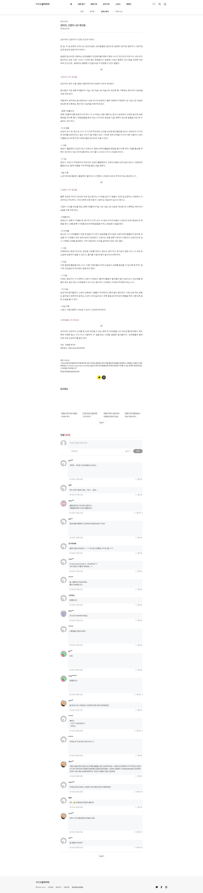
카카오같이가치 (42, 4)
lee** (70, 700)
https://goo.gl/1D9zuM (76, 348)
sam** (71, 782)
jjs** (70, 651)
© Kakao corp (40, 887)
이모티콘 (72, 451)
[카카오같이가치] (42, 882)
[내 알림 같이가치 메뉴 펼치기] (165, 4)
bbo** (71, 611)
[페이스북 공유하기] (161, 887)
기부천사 (71, 595)
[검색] (160, 4)
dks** (71, 761)
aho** (71, 500)
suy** (71, 813)
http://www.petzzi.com (69, 371)
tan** (71, 559)
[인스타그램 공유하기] (166, 887)
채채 (70, 797)
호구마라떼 (72, 543)
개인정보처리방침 (77, 887)
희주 (70, 485)
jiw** (70, 519)
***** (70, 577)
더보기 (101, 422)
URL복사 (104, 377)
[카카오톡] (157, 887)
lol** (70, 838)
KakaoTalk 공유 (99, 377)
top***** (72, 676)
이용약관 (66, 887)
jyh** (70, 460)
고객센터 (50, 887)
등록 (137, 451)
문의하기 (58, 887)
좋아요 (140, 479)
